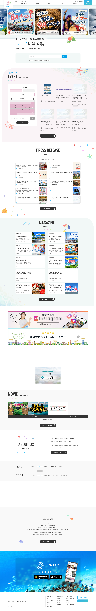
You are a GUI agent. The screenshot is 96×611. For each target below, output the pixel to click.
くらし (59, 602)
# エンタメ (47, 60)
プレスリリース (50, 600)
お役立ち (60, 604)
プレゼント (49, 604)
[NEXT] (33, 99)
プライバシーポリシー (70, 604)
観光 (59, 598)
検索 (22, 122)
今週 (28, 91)
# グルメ (41, 60)
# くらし (30, 60)
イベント (63, 3)
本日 (16, 91)
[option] (20, 22)
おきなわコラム (60, 596)
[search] (32, 118)
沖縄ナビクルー (69, 596)
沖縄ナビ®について (24, 3)
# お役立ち (36, 60)
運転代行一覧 (49, 606)
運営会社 (75, 3)
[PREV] (11, 99)
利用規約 (67, 602)
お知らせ (38, 3)
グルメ (59, 600)
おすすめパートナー (70, 598)
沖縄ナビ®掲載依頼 (78, 1)
